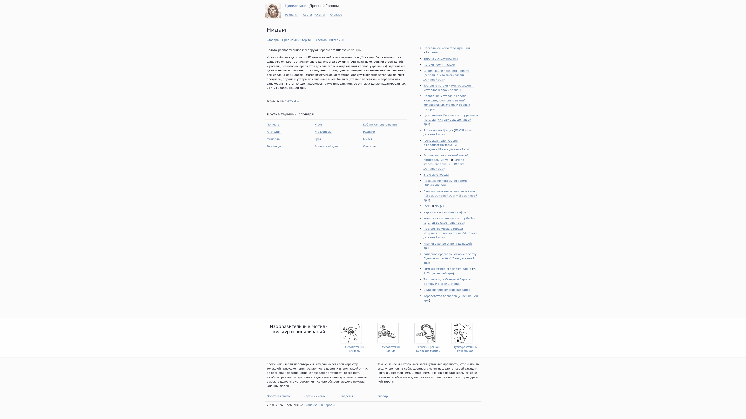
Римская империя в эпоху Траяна (447, 269)
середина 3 (432, 75)
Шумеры (354, 351)
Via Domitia (323, 131)
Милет (367, 139)
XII (450, 164)
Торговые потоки (436, 85)
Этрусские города (436, 174)
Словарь (336, 14)
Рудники (369, 131)
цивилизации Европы (319, 405)
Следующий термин (330, 40)
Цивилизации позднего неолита (447, 71)
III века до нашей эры (448, 222)
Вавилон (391, 351)
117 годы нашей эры (438, 273)
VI (429, 222)
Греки (427, 206)
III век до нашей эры (439, 195)
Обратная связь (278, 396)
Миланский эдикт (327, 146)
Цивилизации (297, 5)
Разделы (291, 14)
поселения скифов (452, 212)
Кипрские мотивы (428, 351)
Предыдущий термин (297, 40)
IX (456, 130)
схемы (320, 14)
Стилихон (369, 146)
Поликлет (274, 124)
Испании (432, 52)
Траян (319, 139)
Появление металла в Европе (445, 96)
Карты (307, 14)
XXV (440, 119)
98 (475, 269)
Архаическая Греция (438, 130)
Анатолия (274, 131)
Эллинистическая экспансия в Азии (449, 191)
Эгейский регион (428, 347)
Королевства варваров (440, 296)
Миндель (273, 139)
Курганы (430, 212)
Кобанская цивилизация (380, 124)
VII (456, 145)
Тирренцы (274, 146)
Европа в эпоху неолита (441, 58)
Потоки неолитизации (439, 64)
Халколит (430, 100)
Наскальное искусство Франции (447, 48)
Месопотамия (354, 347)
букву (289, 101)
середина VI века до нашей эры (447, 149)
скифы (439, 206)
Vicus (318, 124)
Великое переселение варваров (447, 290)
